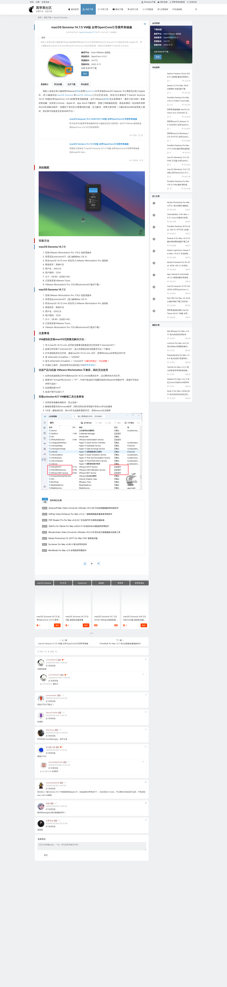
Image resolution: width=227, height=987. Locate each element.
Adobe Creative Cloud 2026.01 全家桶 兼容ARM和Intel (178, 76)
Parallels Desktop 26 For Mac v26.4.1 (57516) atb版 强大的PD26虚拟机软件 (178, 229)
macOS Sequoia (49, 120)
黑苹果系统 (89, 365)
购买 (57, 625)
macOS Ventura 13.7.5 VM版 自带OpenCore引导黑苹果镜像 (99, 144)
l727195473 (47, 684)
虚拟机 (77, 91)
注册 (37, 2)
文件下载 (71, 84)
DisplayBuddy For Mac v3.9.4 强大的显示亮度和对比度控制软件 (178, 358)
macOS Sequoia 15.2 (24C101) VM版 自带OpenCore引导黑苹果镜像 (103, 119)
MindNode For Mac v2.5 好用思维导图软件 (65, 550)
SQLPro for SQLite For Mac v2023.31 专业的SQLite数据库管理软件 (76, 526)
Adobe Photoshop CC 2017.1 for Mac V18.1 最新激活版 (70, 538)
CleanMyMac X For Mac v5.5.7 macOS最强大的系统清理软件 (178, 217)
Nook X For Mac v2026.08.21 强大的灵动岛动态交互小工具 (178, 394)
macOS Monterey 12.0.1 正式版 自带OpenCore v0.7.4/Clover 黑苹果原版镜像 (178, 172)
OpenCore (90, 91)
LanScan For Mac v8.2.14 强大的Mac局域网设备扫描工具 (178, 346)
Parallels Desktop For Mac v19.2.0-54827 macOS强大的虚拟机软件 (178, 100)
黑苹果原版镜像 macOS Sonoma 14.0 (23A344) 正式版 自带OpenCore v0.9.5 (178, 112)
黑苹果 (120, 583)
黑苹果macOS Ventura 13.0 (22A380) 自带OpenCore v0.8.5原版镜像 (178, 124)
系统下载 (47, 17)
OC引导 (63, 583)
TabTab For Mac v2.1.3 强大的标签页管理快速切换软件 (178, 370)
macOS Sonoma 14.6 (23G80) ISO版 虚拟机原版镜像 (134, 619)
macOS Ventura (84, 95)
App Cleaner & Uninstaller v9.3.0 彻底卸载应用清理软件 (178, 277)
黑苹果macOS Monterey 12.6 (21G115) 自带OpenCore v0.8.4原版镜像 (178, 136)
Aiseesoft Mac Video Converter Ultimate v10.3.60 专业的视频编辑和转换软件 (81, 508)
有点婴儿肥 (46, 771)
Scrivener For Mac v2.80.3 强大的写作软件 (65, 544)
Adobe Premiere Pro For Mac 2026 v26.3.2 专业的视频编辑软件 (178, 265)
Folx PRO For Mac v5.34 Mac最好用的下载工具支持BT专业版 (178, 301)
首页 (40, 17)
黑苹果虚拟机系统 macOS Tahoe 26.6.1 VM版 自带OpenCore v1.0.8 (178, 313)
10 (96, 32)
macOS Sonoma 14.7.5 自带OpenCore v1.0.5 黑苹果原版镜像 (48, 619)
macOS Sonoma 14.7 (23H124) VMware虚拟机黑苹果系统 (106, 619)
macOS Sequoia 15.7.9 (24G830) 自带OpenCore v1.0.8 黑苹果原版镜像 (178, 289)
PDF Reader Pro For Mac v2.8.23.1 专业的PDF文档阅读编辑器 (73, 520)
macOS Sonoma (60, 17)
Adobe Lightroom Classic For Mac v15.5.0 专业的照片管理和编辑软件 (178, 253)
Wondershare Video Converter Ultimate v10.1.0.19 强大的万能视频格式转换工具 (81, 532)
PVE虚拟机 (177, 9)
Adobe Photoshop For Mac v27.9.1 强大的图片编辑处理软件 (178, 205)
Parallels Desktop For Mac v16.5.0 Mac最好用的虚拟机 (178, 184)
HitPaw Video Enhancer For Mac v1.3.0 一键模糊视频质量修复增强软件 (77, 514)
